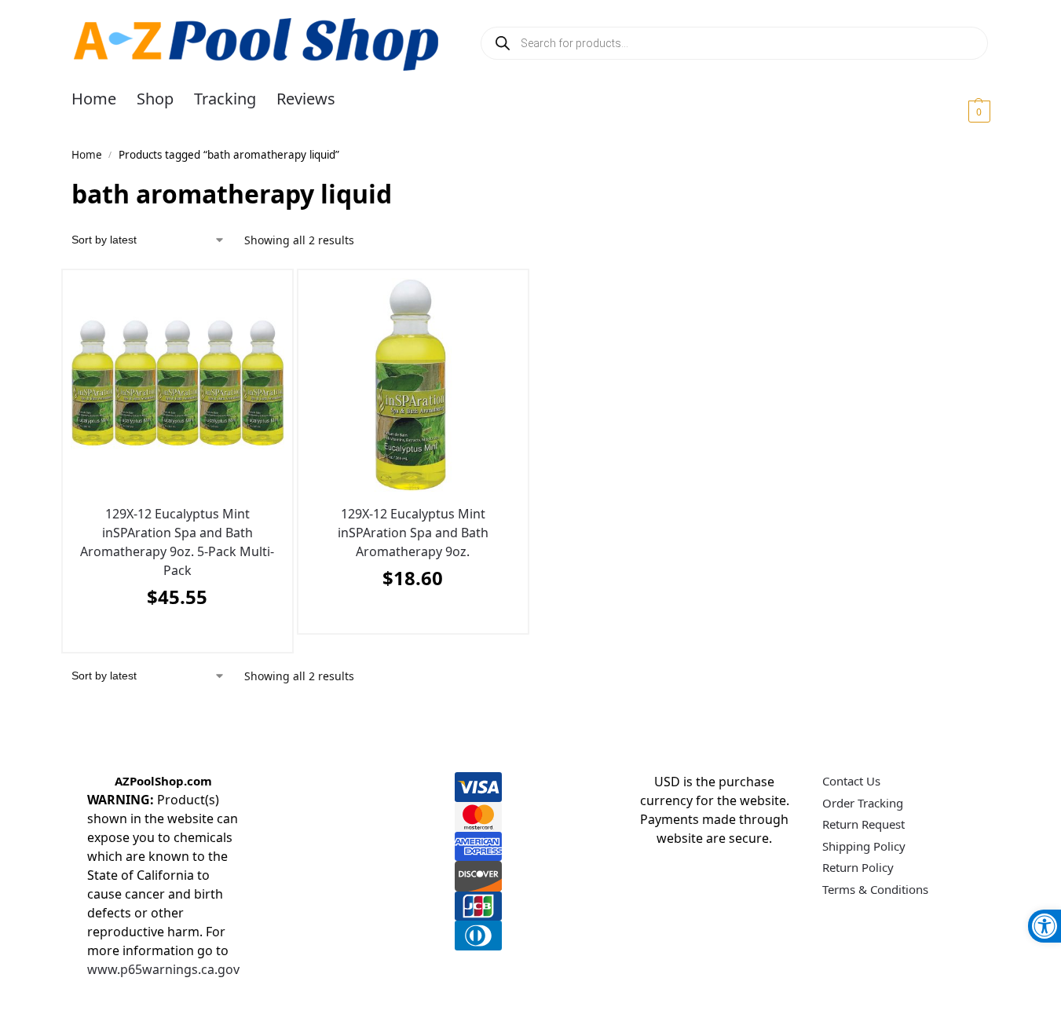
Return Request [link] (863, 824)
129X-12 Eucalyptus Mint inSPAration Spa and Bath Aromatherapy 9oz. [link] (413, 532)
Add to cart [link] (173, 635)
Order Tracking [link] (862, 803)
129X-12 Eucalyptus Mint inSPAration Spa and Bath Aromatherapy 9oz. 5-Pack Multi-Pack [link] (177, 542)
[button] (960, 110)
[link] (1044, 926)
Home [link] (86, 155)
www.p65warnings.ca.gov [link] (163, 969)
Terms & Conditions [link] (875, 889)
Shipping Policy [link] (864, 846)
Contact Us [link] (851, 781)
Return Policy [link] (858, 867)
